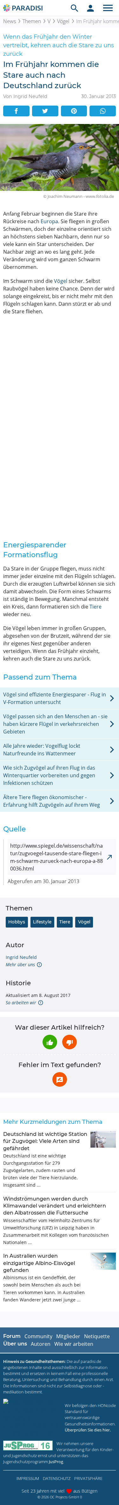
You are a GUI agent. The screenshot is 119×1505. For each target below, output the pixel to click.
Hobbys (16, 921)
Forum (12, 1336)
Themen (32, 21)
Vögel (63, 21)
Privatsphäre (88, 1478)
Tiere (95, 606)
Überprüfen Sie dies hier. (88, 1430)
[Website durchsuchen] (75, 8)
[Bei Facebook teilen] (16, 111)
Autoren (40, 1343)
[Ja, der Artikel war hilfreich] (50, 1042)
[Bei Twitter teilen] (45, 111)
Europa (49, 221)
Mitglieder (68, 1336)
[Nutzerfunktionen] (90, 8)
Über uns (15, 1344)
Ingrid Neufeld (21, 957)
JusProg (56, 1461)
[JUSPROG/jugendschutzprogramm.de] (28, 1445)
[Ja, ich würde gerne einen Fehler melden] (59, 1079)
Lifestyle (42, 921)
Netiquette (97, 1336)
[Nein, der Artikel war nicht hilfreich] (69, 1042)
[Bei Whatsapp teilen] (102, 111)
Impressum (28, 1478)
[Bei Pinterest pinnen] (74, 111)
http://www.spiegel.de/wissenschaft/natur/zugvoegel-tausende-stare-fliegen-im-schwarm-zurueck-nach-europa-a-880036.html (56, 857)
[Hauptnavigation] (108, 8)
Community (38, 1336)
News (9, 21)
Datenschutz (56, 1478)
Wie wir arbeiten (73, 1343)
